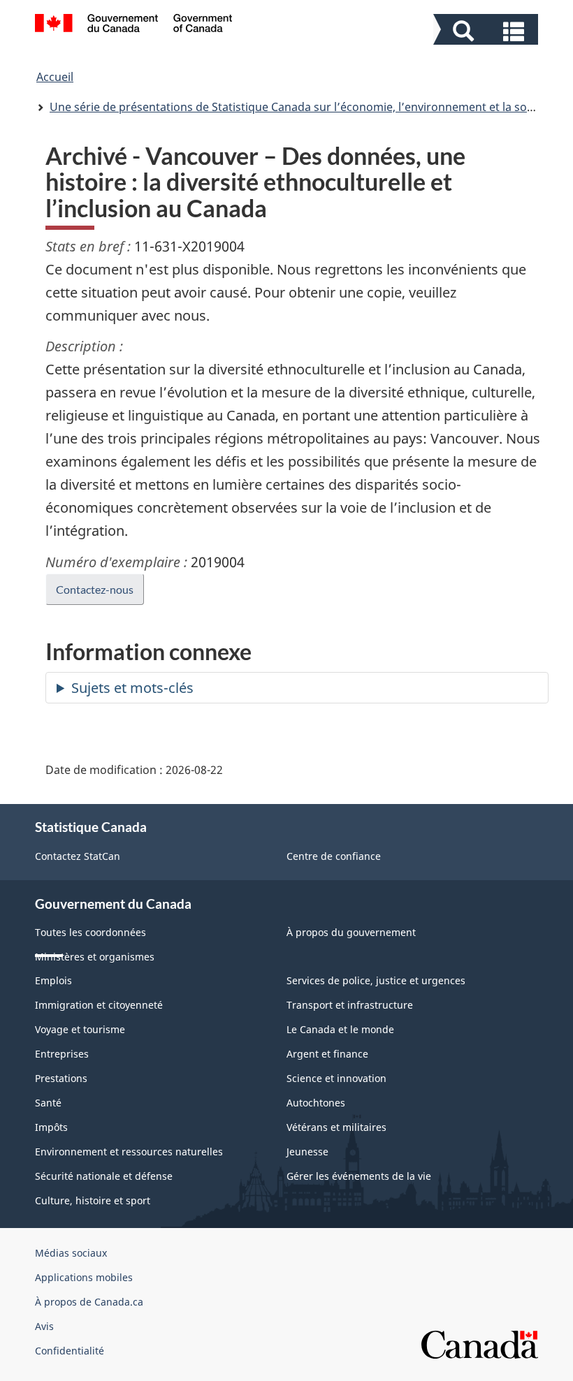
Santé (48, 1102)
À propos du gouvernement (351, 932)
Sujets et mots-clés (132, 687)
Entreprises (62, 1053)
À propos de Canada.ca (89, 1301)
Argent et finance (327, 1053)
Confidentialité (69, 1350)
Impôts (51, 1127)
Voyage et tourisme (80, 1029)
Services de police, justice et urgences (375, 980)
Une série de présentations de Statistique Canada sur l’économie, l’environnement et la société (301, 107)
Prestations (61, 1078)
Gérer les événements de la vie (358, 1176)
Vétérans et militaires (336, 1127)
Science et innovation (336, 1078)
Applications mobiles (84, 1277)
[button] (487, 31)
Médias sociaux (71, 1252)
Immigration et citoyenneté (99, 1004)
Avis (44, 1326)
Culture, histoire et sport (92, 1200)
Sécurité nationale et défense (104, 1176)
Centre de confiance (333, 856)
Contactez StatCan (77, 856)
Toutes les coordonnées (90, 932)
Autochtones (315, 1102)
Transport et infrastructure (349, 1004)
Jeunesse (307, 1151)
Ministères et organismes (94, 956)
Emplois (53, 980)
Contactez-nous (94, 589)
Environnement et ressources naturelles (129, 1151)
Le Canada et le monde (340, 1029)
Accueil (54, 77)
